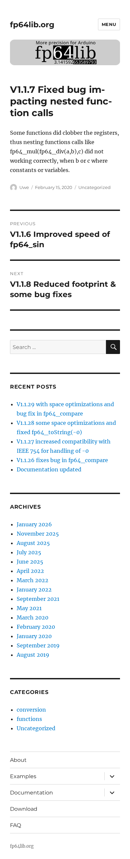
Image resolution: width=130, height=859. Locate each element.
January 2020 (34, 636)
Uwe (24, 187)
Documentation (31, 792)
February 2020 (36, 626)
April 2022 (30, 571)
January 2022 (34, 589)
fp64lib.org (32, 24)
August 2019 (33, 654)
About (18, 760)
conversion (31, 709)
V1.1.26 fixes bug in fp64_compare (62, 460)
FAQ (15, 825)
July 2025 (29, 552)
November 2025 (38, 533)
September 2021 (38, 599)
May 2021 (29, 608)
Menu (109, 24)
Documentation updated (49, 469)
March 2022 (32, 580)
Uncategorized (94, 187)
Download (23, 809)
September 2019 (38, 645)
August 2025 (33, 543)
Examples (23, 776)
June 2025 (30, 561)
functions (29, 719)
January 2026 (34, 524)
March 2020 (32, 617)
